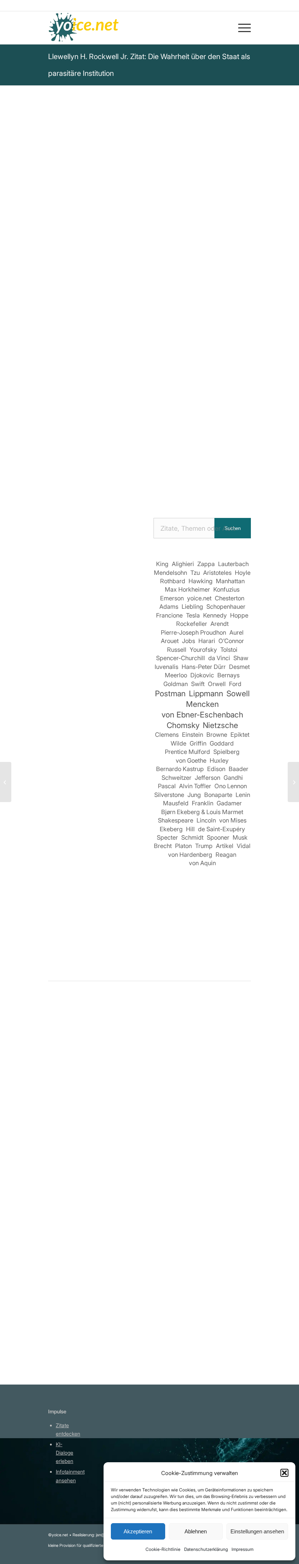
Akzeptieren (138, 1531)
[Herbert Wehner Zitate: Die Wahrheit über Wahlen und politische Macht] (293, 782)
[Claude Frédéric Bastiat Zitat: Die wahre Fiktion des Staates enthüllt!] (149, 1241)
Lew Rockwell (71, 178)
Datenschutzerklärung (206, 1549)
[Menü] (241, 27)
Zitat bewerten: (84, 390)
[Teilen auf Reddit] (233, 464)
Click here (141, 329)
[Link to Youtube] (181, 485)
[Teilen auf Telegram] (119, 485)
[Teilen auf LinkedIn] (171, 464)
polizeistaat (136, 285)
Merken (63, 354)
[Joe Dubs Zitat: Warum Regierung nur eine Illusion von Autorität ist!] (5, 782)
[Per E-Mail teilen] (139, 485)
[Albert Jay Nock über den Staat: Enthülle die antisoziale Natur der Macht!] (221, 1241)
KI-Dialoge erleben (64, 1452)
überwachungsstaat (77, 295)
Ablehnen (196, 1531)
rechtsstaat (127, 295)
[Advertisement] (96, 808)
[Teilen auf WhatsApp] (129, 464)
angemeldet (95, 1077)
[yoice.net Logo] (84, 27)
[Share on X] (108, 464)
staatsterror (201, 285)
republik (168, 285)
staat (108, 285)
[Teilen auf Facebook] (67, 464)
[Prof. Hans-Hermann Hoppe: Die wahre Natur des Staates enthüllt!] (78, 1110)
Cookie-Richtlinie (162, 1549)
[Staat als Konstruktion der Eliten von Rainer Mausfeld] (149, 1110)
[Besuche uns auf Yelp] (160, 485)
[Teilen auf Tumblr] (192, 464)
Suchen (233, 528)
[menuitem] (241, 27)
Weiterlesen (65, 1203)
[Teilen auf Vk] (212, 464)
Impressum (242, 1549)
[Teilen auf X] (88, 464)
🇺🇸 (120, 329)
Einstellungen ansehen (257, 1531)
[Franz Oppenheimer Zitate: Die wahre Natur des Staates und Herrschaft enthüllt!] (221, 1110)
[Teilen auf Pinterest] (150, 464)
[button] (284, 1472)
